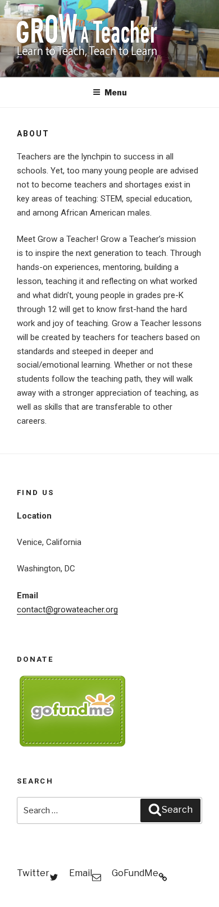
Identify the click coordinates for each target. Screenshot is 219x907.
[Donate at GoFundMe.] (73, 744)
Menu (115, 92)
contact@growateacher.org (67, 609)
